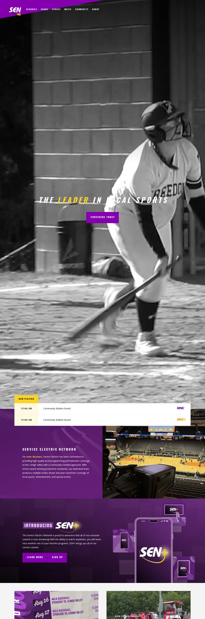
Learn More (35, 557)
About (95, 10)
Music (68, 10)
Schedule (31, 10)
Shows (44, 10)
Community (82, 10)
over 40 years (34, 456)
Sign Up (57, 557)
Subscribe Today (103, 217)
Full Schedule (175, 399)
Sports (56, 10)
